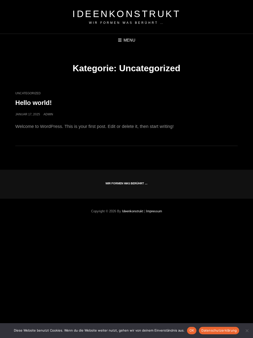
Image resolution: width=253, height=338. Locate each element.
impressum (154, 211)
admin (48, 114)
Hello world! (33, 102)
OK (192, 330)
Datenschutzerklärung (219, 330)
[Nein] (246, 330)
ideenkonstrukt (126, 14)
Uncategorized (28, 93)
